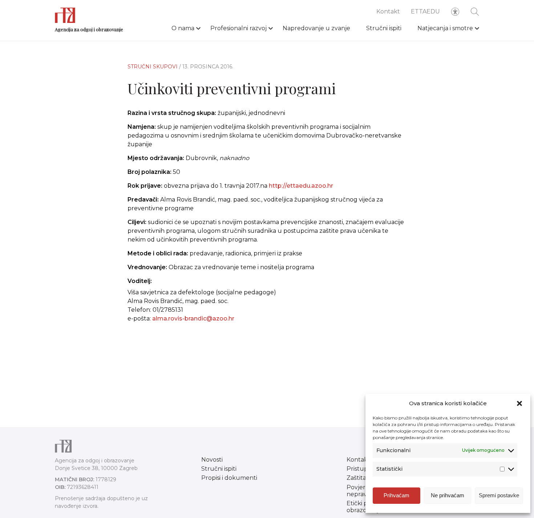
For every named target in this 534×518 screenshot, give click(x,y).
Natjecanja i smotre (445, 28)
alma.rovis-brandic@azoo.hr (193, 318)
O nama (182, 28)
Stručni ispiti (383, 28)
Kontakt (388, 11)
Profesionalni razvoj (238, 28)
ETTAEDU (425, 11)
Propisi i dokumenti (229, 477)
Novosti (212, 459)
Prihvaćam (396, 495)
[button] (519, 403)
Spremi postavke (499, 495)
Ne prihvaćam (447, 495)
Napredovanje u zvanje (316, 28)
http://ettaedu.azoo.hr (301, 185)
